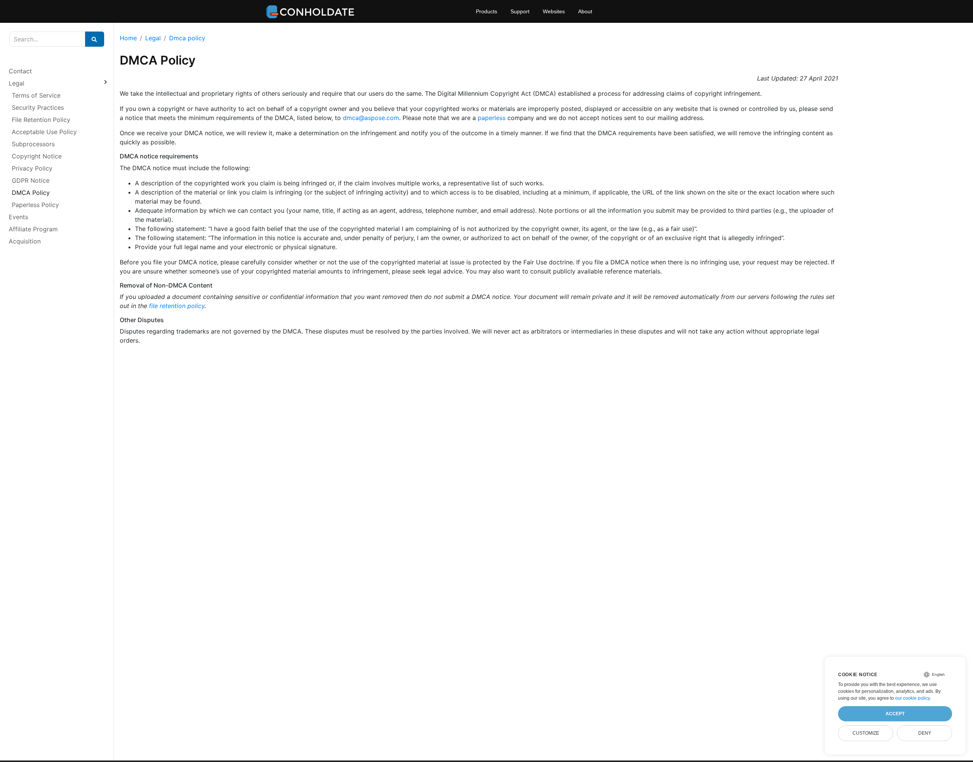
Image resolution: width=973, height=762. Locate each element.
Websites (554, 11)
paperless (492, 118)
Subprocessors (33, 144)
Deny (924, 733)
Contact (20, 71)
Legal (16, 83)
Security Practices (38, 107)
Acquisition (25, 241)
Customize (866, 733)
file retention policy (176, 306)
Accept (895, 713)
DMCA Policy (31, 192)
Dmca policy (187, 38)
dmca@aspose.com (371, 118)
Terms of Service (36, 95)
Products (486, 11)
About (585, 11)
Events (18, 217)
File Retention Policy (41, 119)
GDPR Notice (30, 180)
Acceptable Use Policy (44, 132)
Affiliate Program (33, 229)
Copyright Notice (37, 156)
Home (128, 38)
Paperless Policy (35, 205)
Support (519, 11)
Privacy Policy (32, 168)
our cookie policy (912, 698)
